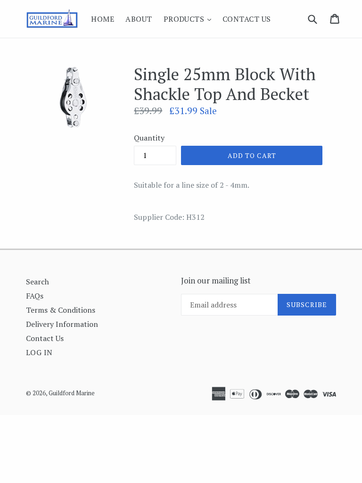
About (138, 19)
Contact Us (246, 19)
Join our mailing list (216, 280)
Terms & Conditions (60, 310)
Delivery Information (62, 324)
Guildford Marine (72, 393)
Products (190, 18)
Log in (39, 352)
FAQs (34, 296)
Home (102, 19)
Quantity (149, 138)
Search (37, 281)
